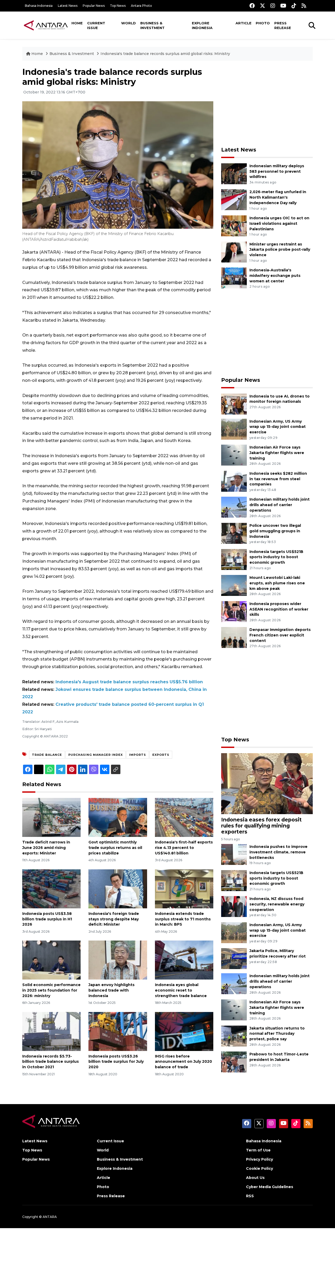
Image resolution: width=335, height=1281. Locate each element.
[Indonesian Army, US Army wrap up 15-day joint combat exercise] (234, 428)
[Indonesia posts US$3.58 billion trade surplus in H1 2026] (51, 888)
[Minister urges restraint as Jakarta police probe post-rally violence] (234, 251)
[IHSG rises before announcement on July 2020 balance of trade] (184, 1030)
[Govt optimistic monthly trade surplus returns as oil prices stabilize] (117, 817)
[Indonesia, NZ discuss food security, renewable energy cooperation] (234, 906)
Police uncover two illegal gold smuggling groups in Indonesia (275, 531)
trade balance (47, 755)
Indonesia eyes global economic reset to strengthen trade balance (181, 990)
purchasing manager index (95, 755)
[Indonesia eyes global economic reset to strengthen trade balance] (184, 959)
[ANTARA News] (45, 25)
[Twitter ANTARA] (262, 5)
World (128, 23)
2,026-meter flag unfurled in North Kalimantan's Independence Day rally (277, 197)
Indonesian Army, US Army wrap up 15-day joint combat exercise (277, 427)
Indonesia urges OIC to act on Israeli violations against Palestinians (279, 223)
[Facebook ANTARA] (252, 5)
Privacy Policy (259, 1159)
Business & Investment (152, 25)
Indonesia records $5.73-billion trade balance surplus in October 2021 (50, 1062)
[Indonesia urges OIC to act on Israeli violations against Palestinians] (234, 225)
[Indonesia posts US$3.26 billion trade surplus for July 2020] (117, 1030)
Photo (263, 23)
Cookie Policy (259, 1168)
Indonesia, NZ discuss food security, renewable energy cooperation (276, 904)
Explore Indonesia (202, 25)
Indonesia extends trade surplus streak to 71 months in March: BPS (183, 919)
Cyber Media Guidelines (269, 1186)
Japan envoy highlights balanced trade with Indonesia (111, 990)
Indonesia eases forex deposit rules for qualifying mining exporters (261, 825)
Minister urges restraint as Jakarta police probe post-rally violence (279, 250)
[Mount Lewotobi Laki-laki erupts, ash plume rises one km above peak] (234, 585)
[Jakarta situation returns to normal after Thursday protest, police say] (234, 1035)
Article (244, 23)
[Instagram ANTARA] (272, 5)
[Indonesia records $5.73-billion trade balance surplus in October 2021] (51, 1030)
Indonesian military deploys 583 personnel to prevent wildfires (276, 171)
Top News (118, 6)
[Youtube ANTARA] (283, 5)
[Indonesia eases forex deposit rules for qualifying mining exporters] (267, 783)
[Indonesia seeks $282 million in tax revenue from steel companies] (234, 480)
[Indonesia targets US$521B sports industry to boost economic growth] (234, 559)
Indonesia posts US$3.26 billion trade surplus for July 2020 (116, 1062)
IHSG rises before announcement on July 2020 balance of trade (183, 1062)
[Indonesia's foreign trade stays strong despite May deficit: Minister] (117, 888)
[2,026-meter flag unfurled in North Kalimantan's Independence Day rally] (234, 199)
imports (137, 755)
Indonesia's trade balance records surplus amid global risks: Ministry (165, 53)
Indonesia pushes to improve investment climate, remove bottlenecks (278, 852)
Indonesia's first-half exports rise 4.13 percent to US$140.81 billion (184, 847)
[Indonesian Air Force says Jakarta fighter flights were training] (234, 454)
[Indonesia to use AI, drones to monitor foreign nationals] (234, 403)
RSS (250, 1196)
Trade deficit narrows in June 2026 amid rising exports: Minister (46, 847)
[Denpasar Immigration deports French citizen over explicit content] (234, 637)
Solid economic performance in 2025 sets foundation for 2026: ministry (51, 990)
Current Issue (96, 25)
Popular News (94, 6)
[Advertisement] (267, 103)
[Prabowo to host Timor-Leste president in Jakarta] (234, 1061)
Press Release (282, 25)
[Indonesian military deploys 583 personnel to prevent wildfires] (234, 173)
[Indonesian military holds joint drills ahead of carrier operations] (234, 507)
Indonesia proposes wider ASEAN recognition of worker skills (278, 609)
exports (160, 755)
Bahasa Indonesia (39, 6)
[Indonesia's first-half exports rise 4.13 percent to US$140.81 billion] (184, 817)
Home (77, 23)
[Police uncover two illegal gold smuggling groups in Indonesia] (234, 532)
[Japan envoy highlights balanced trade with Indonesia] (117, 959)
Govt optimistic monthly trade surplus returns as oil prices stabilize (115, 847)
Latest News (67, 6)
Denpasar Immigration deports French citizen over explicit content (280, 635)
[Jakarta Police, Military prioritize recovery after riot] (234, 958)
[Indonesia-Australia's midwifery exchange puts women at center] (234, 277)
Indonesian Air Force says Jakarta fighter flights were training (276, 453)
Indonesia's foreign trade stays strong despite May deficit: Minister (113, 919)
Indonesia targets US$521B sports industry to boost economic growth (276, 557)
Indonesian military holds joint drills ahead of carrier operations (279, 505)
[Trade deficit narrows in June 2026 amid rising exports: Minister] (51, 817)
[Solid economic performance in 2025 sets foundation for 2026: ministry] (51, 959)
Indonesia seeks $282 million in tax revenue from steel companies (278, 479)
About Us (255, 1177)
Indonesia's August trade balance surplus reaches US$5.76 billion (129, 681)
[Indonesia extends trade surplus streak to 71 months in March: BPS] (184, 888)
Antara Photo (141, 6)
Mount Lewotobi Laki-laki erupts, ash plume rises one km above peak (277, 583)
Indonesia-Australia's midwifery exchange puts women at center (274, 275)
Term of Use (258, 1150)
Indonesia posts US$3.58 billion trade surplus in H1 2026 (47, 919)
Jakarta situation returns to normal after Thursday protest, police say (277, 1034)
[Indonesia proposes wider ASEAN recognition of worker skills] (234, 611)
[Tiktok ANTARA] (294, 5)
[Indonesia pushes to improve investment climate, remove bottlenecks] (234, 854)
